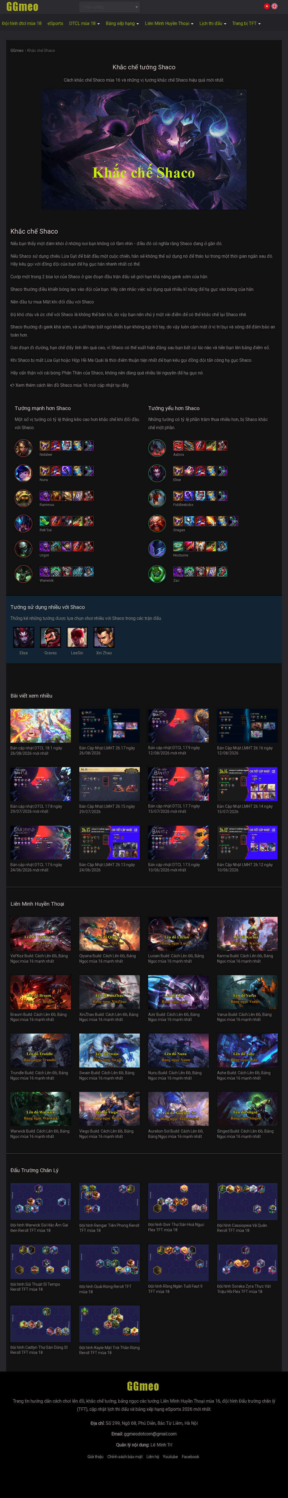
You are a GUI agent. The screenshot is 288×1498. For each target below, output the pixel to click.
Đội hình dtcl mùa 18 (22, 23)
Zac (176, 580)
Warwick (47, 580)
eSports (55, 23)
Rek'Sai (46, 530)
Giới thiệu (95, 1457)
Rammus (47, 505)
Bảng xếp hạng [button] (121, 23)
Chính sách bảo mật (125, 1457)
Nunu (44, 480)
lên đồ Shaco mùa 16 (67, 385)
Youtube (170, 1457)
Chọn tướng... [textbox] (94, 7)
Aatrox (178, 454)
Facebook (190, 1457)
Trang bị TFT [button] (245, 23)
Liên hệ (153, 1457)
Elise (177, 480)
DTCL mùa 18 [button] (83, 23)
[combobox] (109, 7)
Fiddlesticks (183, 505)
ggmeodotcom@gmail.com (150, 1434)
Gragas (179, 530)
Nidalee (46, 454)
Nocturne (180, 555)
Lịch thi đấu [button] (211, 23)
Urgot (44, 555)
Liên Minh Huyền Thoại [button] (167, 23)
